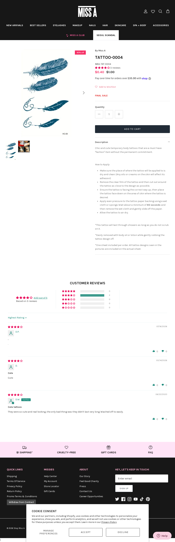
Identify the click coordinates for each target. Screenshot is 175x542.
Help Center (50, 476)
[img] (15, 327)
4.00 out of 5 (40, 297)
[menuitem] (14, 25)
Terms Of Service (16, 481)
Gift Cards (49, 491)
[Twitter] (117, 499)
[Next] (84, 93)
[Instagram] (129, 499)
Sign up (124, 488)
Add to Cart (132, 129)
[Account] (145, 11)
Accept (86, 532)
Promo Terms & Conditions (22, 496)
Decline (123, 532)
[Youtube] (136, 499)
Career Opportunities (91, 496)
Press (82, 486)
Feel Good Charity (89, 481)
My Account (50, 481)
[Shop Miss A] (87, 11)
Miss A (101, 50)
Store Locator (51, 486)
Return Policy (14, 491)
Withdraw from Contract (21, 502)
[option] (46, 93)
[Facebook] (123, 499)
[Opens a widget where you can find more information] (162, 536)
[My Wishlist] (153, 12)
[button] (102, 67)
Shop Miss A (19, 528)
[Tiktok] (142, 499)
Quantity (99, 107)
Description (101, 142)
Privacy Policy (109, 522)
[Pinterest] (148, 499)
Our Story (84, 476)
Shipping (12, 476)
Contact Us (85, 491)
